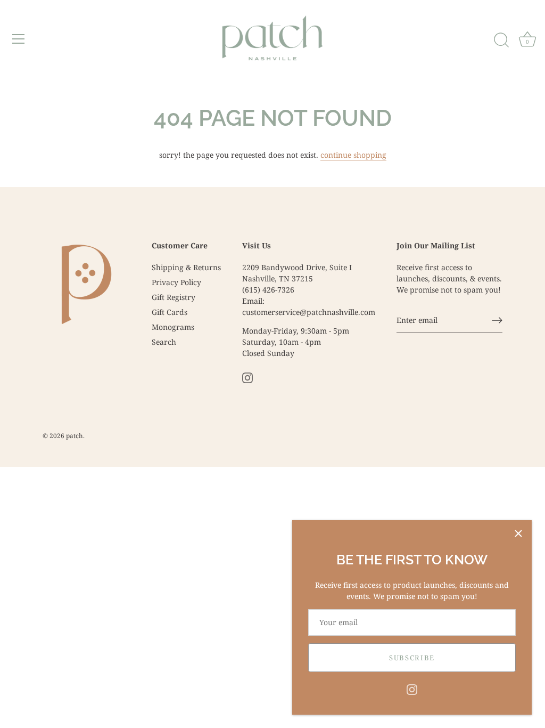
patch (74, 435)
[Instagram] (412, 689)
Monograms (173, 327)
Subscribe (412, 657)
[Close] (518, 533)
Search (164, 342)
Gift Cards (169, 312)
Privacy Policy (176, 282)
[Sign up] (497, 320)
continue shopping (353, 155)
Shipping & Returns (186, 267)
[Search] (501, 40)
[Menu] (18, 39)
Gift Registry (173, 297)
